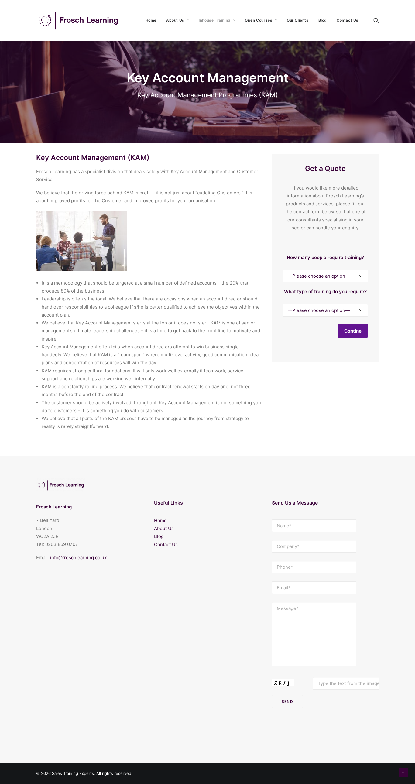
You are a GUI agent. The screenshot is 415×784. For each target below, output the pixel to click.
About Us (175, 20)
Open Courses (258, 20)
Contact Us (347, 20)
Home (151, 20)
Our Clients (298, 20)
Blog (322, 20)
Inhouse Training (215, 20)
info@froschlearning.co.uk (78, 557)
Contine (353, 331)
